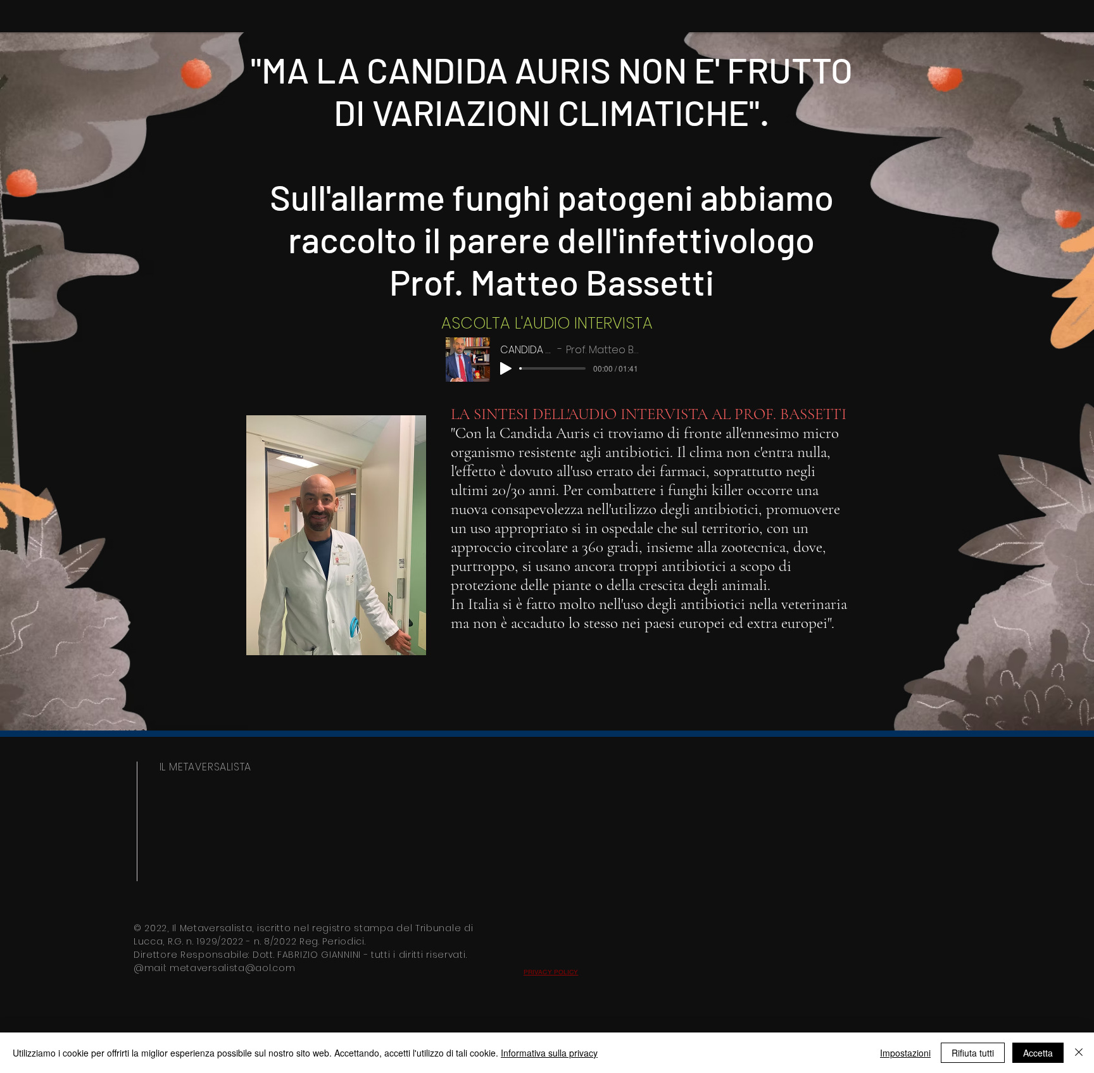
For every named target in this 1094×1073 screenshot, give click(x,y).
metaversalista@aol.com (232, 968)
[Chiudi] (1078, 1053)
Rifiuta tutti (973, 1052)
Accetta (1038, 1052)
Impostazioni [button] (905, 1052)
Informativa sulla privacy (549, 1052)
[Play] (506, 368)
